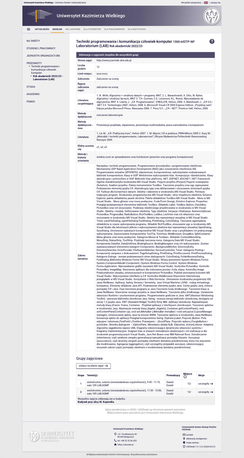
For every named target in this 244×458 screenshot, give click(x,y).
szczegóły (203, 383)
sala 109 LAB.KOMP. (98, 385)
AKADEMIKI (33, 94)
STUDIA (31, 86)
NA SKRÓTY (33, 40)
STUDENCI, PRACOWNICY (41, 48)
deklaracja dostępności (196, 439)
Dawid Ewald (169, 384)
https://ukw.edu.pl (126, 445)
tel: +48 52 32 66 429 (127, 441)
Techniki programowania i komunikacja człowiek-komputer (45, 69)
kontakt (189, 435)
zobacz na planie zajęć (91, 365)
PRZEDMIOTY (34, 63)
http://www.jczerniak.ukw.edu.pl (114, 60)
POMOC (31, 101)
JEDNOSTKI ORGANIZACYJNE (43, 55)
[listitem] (42, 29)
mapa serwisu (192, 443)
